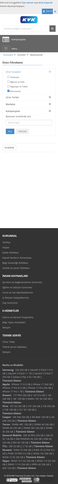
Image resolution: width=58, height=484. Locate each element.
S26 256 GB (21, 369)
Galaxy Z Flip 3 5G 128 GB (26, 376)
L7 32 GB (27, 446)
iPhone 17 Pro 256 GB (39, 387)
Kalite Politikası (10, 252)
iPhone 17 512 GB (21, 384)
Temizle (22, 131)
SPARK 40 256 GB (43, 424)
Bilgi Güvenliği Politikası (15, 262)
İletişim (6, 327)
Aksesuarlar (15, 91)
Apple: (6, 384)
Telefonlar (14, 77)
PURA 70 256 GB (22, 449)
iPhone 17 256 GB (42, 384)
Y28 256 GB (49, 406)
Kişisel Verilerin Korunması (17, 257)
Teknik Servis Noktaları (14, 346)
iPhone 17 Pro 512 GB (13, 387)
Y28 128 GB (10, 409)
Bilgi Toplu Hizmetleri (14, 322)
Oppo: (6, 460)
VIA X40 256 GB (21, 417)
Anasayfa (8, 54)
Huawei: (7, 449)
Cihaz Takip (8, 341)
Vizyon (5, 247)
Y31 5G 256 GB (17, 406)
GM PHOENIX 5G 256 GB (29, 438)
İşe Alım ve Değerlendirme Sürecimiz (22, 282)
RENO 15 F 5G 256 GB (22, 460)
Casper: (6, 417)
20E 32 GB (14, 446)
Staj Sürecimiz (10, 302)
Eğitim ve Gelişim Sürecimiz (17, 287)
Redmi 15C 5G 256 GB (39, 398)
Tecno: (6, 424)
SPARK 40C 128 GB (22, 424)
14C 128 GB (19, 398)
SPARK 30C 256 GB (33, 427)
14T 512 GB (39, 395)
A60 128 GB (8, 468)
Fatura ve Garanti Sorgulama (17, 317)
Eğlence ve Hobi (17, 82)
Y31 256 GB (34, 406)
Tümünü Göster (11, 380)
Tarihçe (6, 242)
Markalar (10, 104)
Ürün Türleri (12, 97)
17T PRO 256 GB (21, 395)
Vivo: (5, 406)
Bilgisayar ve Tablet (19, 86)
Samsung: (8, 369)
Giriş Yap (55, 11)
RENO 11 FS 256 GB (18, 464)
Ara (10, 131)
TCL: (4, 446)
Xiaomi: (7, 395)
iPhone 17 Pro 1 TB (12, 391)
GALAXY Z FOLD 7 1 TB (20, 373)
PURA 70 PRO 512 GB (19, 453)
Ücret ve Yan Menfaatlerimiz (17, 292)
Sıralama (9, 147)
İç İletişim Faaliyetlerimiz (15, 297)
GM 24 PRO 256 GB (33, 435)
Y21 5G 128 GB (27, 409)
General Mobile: (12, 435)
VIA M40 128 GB (40, 417)
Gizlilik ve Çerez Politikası (15, 268)
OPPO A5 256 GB (40, 464)
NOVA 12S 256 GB (42, 453)
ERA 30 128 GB (20, 442)
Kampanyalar (13, 111)
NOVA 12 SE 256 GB (12, 457)
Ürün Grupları (13, 71)
